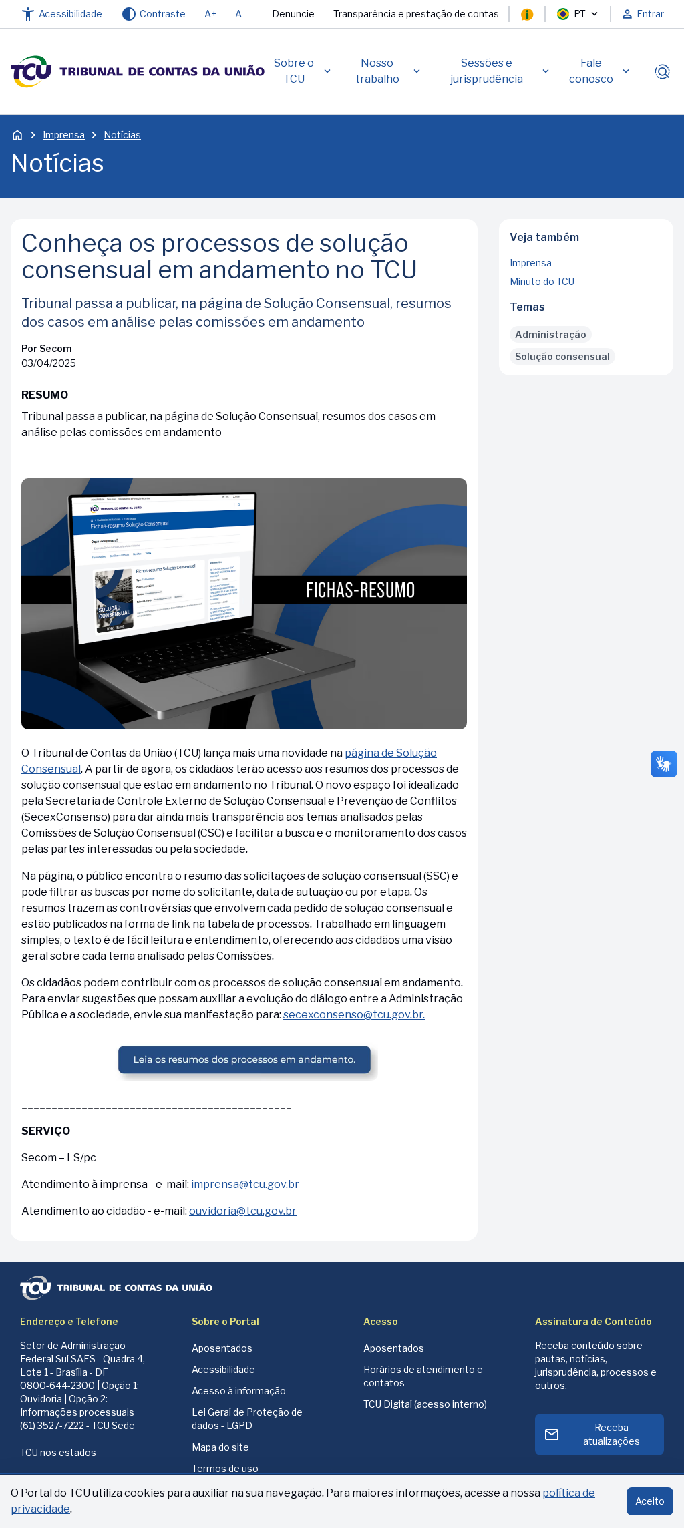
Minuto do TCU (542, 281)
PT (580, 13)
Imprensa (64, 134)
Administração (550, 334)
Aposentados (222, 1348)
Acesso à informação (239, 1390)
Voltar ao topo (586, 371)
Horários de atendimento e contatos (423, 1376)
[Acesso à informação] (527, 14)
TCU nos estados (58, 1452)
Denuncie (293, 13)
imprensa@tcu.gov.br (245, 1184)
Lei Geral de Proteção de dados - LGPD (247, 1418)
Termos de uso (225, 1468)
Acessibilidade (223, 1369)
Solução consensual (562, 356)
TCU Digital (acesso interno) (425, 1404)
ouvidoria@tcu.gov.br (243, 1211)
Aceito (650, 1501)
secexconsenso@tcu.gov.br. (354, 1014)
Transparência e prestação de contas (416, 13)
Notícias (122, 134)
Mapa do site (220, 1447)
